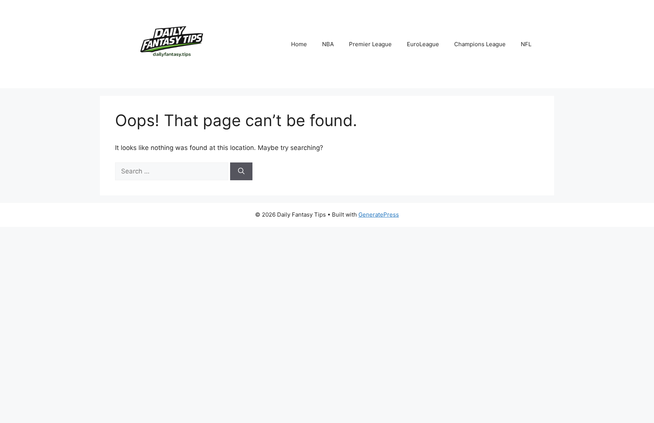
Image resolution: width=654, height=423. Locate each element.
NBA (328, 44)
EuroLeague (423, 44)
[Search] (241, 171)
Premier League (370, 44)
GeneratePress (378, 214)
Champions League (480, 44)
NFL (526, 44)
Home (299, 44)
